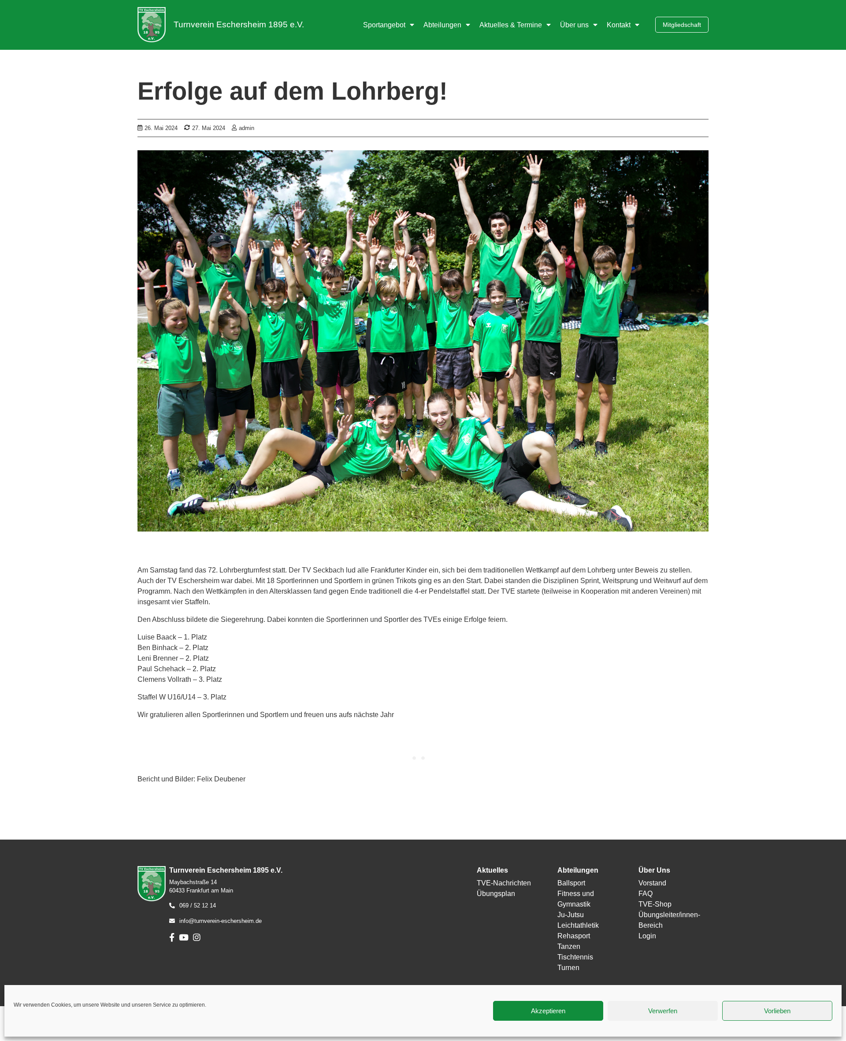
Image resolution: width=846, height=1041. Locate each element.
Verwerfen (662, 1011)
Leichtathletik (578, 925)
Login (647, 936)
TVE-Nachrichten (504, 883)
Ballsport (571, 883)
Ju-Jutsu (570, 914)
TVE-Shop (655, 904)
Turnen (568, 967)
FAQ (645, 893)
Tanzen (568, 946)
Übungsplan (496, 893)
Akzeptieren (548, 1011)
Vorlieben (777, 1011)
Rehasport (573, 936)
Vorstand (652, 883)
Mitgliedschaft (682, 24)
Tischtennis (575, 957)
